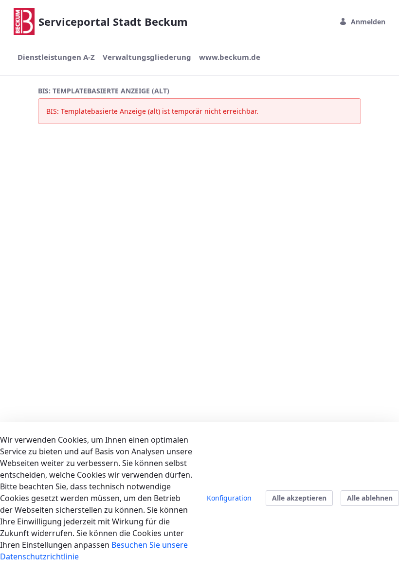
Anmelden (368, 21)
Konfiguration (229, 497)
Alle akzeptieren (299, 497)
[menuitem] (56, 57)
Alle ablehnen (370, 497)
